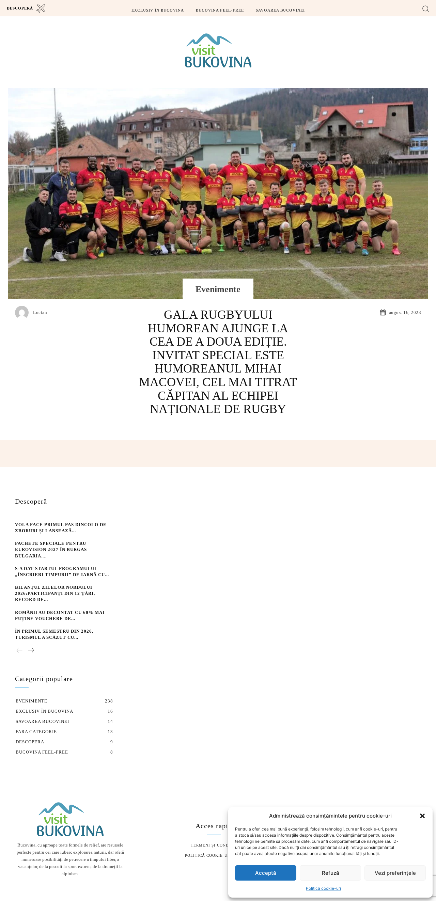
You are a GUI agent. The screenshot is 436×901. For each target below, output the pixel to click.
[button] (422, 815)
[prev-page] (19, 650)
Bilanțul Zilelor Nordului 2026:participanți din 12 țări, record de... (55, 593)
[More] (384, 453)
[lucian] (23, 312)
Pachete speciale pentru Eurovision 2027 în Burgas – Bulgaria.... (53, 549)
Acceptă (265, 873)
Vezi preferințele (395, 873)
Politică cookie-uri (323, 888)
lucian (40, 312)
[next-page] (30, 650)
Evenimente (218, 289)
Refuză (330, 873)
